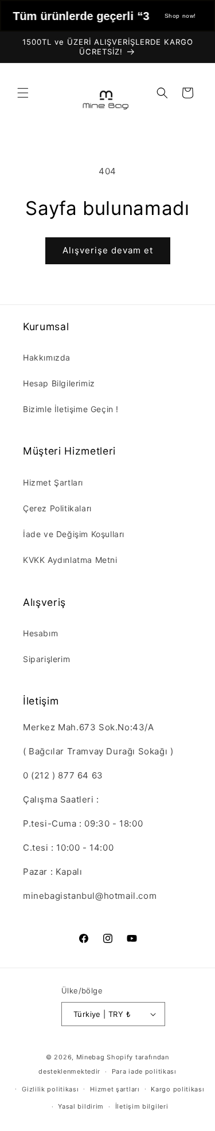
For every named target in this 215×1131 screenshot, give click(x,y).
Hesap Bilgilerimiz (59, 383)
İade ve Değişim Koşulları (73, 534)
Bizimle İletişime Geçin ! (71, 409)
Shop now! (180, 16)
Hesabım (40, 633)
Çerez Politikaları (57, 508)
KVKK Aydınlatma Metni (70, 560)
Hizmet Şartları (53, 482)
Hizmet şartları (115, 1089)
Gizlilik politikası (50, 1089)
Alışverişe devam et (107, 250)
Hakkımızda (47, 357)
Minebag (90, 1057)
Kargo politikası (177, 1089)
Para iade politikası (144, 1071)
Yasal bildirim (81, 1106)
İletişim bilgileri (142, 1106)
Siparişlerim (46, 659)
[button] (23, 92)
